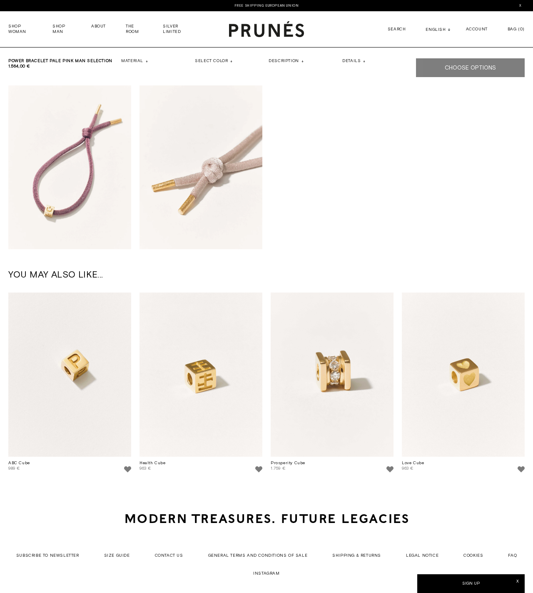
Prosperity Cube (288, 463)
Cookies (473, 555)
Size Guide (117, 555)
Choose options (470, 68)
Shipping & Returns (356, 555)
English (436, 30)
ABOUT (98, 26)
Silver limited (172, 29)
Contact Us (169, 555)
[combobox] (436, 30)
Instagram (266, 573)
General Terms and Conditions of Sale (258, 555)
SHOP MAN (58, 29)
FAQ (512, 555)
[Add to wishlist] (127, 470)
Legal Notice (422, 555)
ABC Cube (19, 463)
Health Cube (152, 463)
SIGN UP (471, 583)
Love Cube (413, 463)
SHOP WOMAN (17, 29)
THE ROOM (132, 29)
